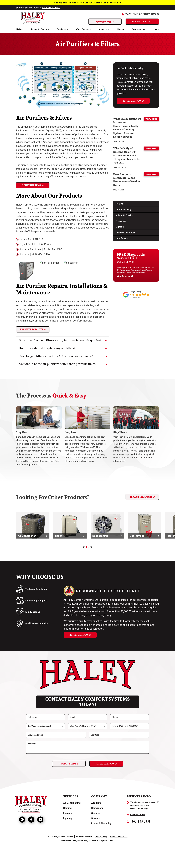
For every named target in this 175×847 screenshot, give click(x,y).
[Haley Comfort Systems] (30, 18)
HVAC (19, 29)
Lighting (120, 29)
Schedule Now (141, 21)
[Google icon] (22, 819)
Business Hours (137, 814)
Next (91, 547)
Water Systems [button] (82, 29)
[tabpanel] (32, 525)
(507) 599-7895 (103, 21)
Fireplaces (61, 29)
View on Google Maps (139, 808)
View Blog (151, 119)
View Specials (123, 276)
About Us (103, 29)
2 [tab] (88, 547)
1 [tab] (86, 547)
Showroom (97, 808)
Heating (119, 204)
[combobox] (45, 726)
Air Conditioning (123, 209)
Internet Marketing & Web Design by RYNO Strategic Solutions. (87, 840)
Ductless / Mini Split (125, 232)
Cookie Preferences (118, 837)
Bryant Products (31, 329)
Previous (84, 547)
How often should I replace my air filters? (47, 348)
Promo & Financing (101, 823)
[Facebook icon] (31, 819)
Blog (157, 29)
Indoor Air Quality (39, 29)
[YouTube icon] (40, 819)
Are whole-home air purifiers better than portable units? (57, 363)
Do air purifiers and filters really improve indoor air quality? (60, 340)
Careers (95, 813)
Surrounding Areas (51, 7)
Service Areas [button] (138, 29)
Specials (95, 818)
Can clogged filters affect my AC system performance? (56, 356)
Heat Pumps (122, 238)
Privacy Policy (101, 837)
